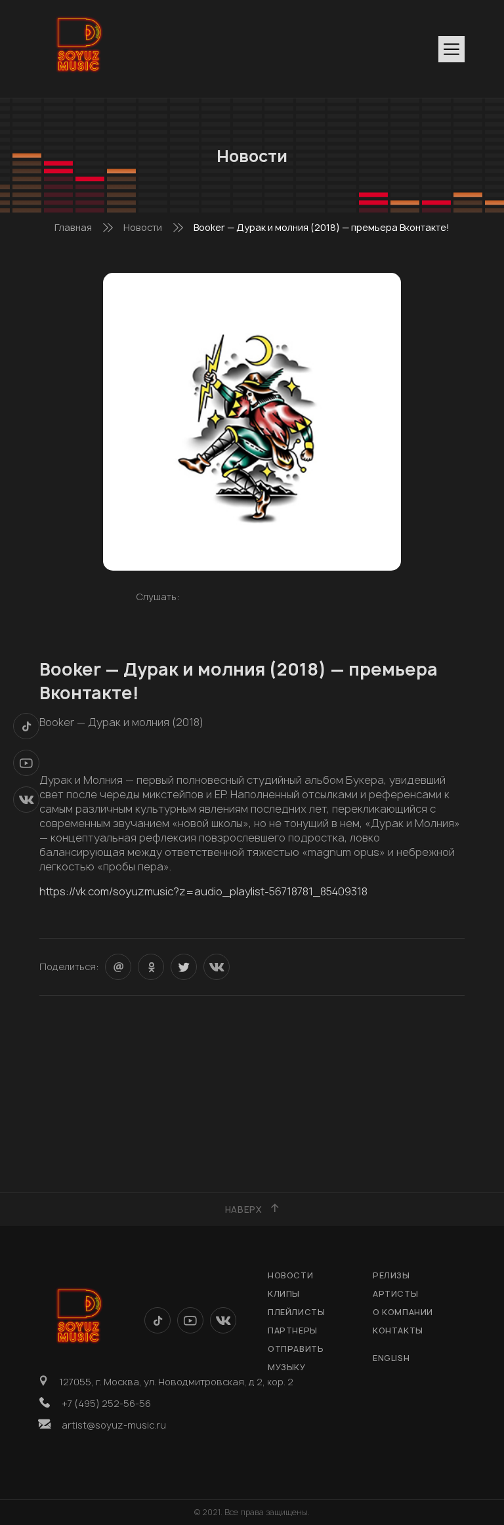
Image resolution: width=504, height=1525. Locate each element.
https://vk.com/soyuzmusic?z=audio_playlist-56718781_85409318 (203, 891)
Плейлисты (296, 1312)
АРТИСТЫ (395, 1293)
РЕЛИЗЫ (391, 1275)
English (391, 1358)
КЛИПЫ (284, 1293)
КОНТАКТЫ (398, 1330)
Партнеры (293, 1330)
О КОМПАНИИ (403, 1312)
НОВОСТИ (290, 1275)
